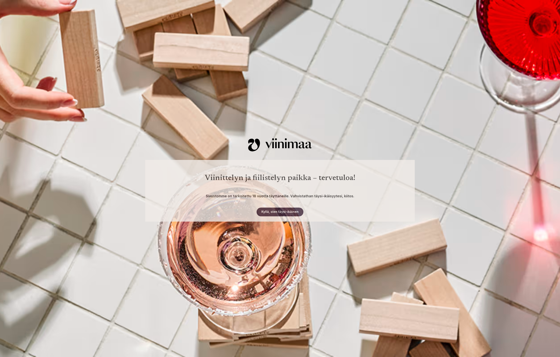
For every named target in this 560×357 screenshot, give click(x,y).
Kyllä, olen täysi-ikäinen (280, 212)
